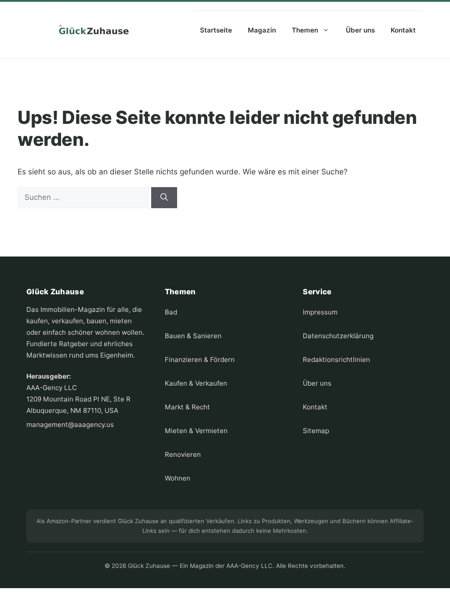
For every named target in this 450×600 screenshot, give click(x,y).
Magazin (262, 30)
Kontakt (403, 30)
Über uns (360, 30)
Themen (305, 30)
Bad (171, 312)
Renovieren (183, 454)
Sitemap (316, 431)
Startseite (216, 30)
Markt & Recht (187, 407)
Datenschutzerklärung (338, 336)
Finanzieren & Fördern (200, 359)
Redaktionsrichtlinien (336, 359)
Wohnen (177, 478)
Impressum (320, 312)
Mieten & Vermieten (196, 431)
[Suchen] (164, 197)
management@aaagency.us (70, 424)
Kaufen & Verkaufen (196, 383)
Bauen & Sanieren (193, 336)
